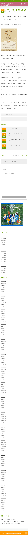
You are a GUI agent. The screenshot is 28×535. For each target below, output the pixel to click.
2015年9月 (3, 474)
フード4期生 (3, 257)
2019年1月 (3, 388)
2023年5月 (3, 311)
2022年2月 (3, 336)
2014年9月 (3, 500)
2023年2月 (3, 317)
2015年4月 (3, 485)
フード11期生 (3, 253)
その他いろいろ (4, 244)
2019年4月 (3, 382)
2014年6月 (3, 506)
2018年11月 (3, 392)
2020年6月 (3, 360)
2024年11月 (3, 281)
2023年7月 (3, 306)
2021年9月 (3, 343)
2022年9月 (3, 326)
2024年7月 (3, 289)
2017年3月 (3, 435)
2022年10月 (3, 324)
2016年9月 (3, 448)
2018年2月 (3, 412)
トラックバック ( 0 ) (16, 155)
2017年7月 (3, 427)
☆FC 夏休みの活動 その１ (14, 145)
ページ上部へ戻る (26, 533)
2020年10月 (3, 354)
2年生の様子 (3, 238)
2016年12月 (3, 442)
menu (25, 3)
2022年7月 (3, 328)
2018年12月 (3, 390)
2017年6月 (3, 429)
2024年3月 (3, 296)
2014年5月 (3, 508)
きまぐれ (3, 242)
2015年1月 (3, 491)
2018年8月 (3, 399)
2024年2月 (3, 298)
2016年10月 (3, 446)
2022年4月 (3, 332)
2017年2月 (3, 437)
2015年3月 (3, 487)
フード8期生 (3, 266)
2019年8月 (3, 373)
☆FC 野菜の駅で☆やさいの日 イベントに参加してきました (13, 119)
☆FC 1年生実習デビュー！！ (7, 523)
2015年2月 (3, 489)
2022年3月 (3, 334)
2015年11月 (3, 470)
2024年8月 (3, 287)
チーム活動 (3, 248)
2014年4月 (3, 510)
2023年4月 (3, 313)
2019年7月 (3, 375)
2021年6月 (3, 345)
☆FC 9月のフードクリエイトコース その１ (16, 134)
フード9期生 (3, 268)
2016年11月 (3, 444)
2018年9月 (3, 397)
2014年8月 (3, 502)
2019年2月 (3, 386)
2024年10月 (3, 283)
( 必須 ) (4, 169)
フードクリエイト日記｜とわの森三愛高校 (13, 533)
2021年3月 (3, 349)
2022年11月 (3, 321)
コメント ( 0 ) (24, 155)
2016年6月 (3, 455)
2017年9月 (3, 422)
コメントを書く (19, 11)
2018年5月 (3, 405)
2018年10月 (3, 394)
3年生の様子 (3, 240)
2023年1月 (3, 319)
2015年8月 (3, 476)
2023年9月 (3, 304)
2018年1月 (3, 414)
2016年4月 (3, 459)
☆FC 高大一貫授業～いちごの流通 (8, 521)
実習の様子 (3, 270)
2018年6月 (3, 403)
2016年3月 (3, 461)
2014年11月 (3, 495)
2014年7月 (3, 504)
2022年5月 (3, 330)
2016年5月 (3, 457)
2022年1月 (3, 339)
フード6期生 (3, 261)
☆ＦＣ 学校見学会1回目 (13, 128)
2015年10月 (3, 472)
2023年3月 (3, 315)
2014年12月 (3, 493)
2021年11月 (3, 341)
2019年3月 (3, 384)
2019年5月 (3, 379)
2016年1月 (3, 465)
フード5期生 (3, 259)
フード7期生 (3, 263)
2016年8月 (3, 450)
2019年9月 (3, 371)
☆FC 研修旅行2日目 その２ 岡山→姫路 (16, 140)
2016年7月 (3, 452)
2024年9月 (3, 285)
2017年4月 (3, 433)
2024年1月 (3, 300)
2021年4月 (3, 347)
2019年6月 (3, 377)
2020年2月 (3, 362)
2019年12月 (3, 364)
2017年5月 (3, 431)
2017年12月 (3, 416)
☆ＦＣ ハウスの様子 (5, 519)
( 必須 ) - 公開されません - (8, 173)
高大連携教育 (3, 272)
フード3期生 (3, 255)
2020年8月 (3, 358)
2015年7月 (3, 478)
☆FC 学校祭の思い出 (7, 114)
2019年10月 (3, 369)
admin (25, 11)
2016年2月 (3, 463)
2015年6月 (3, 480)
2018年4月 (3, 407)
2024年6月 (3, 291)
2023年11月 (3, 302)
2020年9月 (3, 356)
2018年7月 (3, 401)
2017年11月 (3, 418)
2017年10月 (3, 420)
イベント (12, 11)
